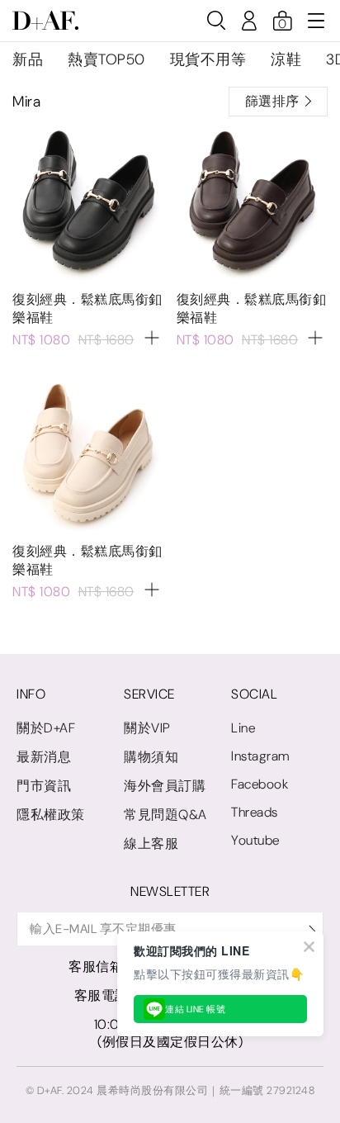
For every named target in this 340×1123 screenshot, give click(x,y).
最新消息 (44, 756)
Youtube (255, 840)
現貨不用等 (208, 59)
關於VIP (147, 728)
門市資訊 (44, 785)
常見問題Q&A (165, 814)
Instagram (260, 756)
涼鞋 (286, 59)
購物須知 (151, 756)
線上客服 (151, 843)
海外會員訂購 (164, 785)
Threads (254, 812)
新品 (27, 59)
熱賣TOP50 (106, 59)
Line (243, 728)
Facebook (259, 784)
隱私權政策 (51, 814)
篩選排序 (272, 101)
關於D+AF (46, 728)
